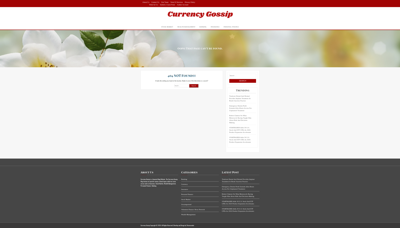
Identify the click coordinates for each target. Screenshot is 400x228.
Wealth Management (186, 27)
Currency (184, 184)
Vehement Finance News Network (193, 209)
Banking (203, 27)
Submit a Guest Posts (167, 5)
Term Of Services (176, 2)
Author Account (182, 5)
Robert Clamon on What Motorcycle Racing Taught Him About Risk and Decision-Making (240, 119)
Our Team (164, 2)
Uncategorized (186, 204)
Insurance (215, 27)
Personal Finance (231, 27)
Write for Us (153, 5)
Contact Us (155, 2)
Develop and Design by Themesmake (184, 225)
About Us (145, 2)
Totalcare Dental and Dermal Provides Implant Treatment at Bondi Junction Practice (240, 98)
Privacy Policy (190, 2)
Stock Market (167, 27)
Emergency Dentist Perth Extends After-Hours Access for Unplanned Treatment (240, 108)
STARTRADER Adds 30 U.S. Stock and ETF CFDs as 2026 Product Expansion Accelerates (240, 130)
